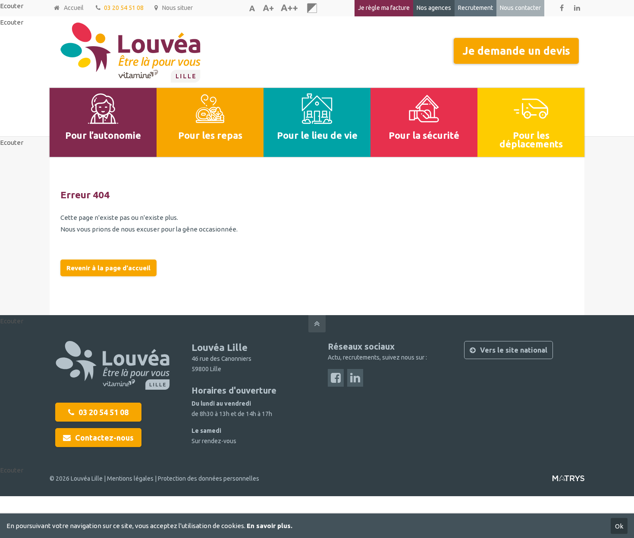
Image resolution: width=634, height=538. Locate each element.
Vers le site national (513, 350)
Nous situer (177, 7)
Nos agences (434, 7)
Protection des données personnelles (208, 478)
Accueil (74, 7)
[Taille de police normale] (251, 8)
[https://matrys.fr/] (568, 481)
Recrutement (475, 7)
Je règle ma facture (384, 7)
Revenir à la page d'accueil (108, 268)
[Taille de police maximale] (289, 8)
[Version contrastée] (312, 8)
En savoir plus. (269, 525)
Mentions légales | (132, 478)
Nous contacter (520, 7)
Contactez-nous (104, 437)
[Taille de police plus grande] (268, 8)
